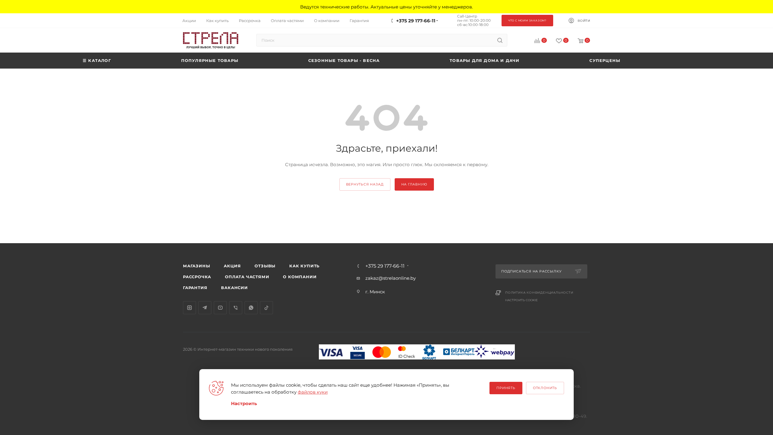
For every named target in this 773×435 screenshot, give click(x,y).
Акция (232, 265)
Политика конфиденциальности (539, 293)
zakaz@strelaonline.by (390, 278)
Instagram (189, 307)
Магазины (196, 265)
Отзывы (265, 265)
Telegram (204, 307)
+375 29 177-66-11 (415, 21)
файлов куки (313, 392)
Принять (505, 388)
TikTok (266, 307)
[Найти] (499, 40)
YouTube (220, 307)
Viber (235, 307)
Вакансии (234, 287)
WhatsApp (251, 307)
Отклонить (545, 388)
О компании (299, 276)
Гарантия (195, 287)
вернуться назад (365, 184)
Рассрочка (197, 276)
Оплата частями (247, 276)
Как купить (304, 265)
